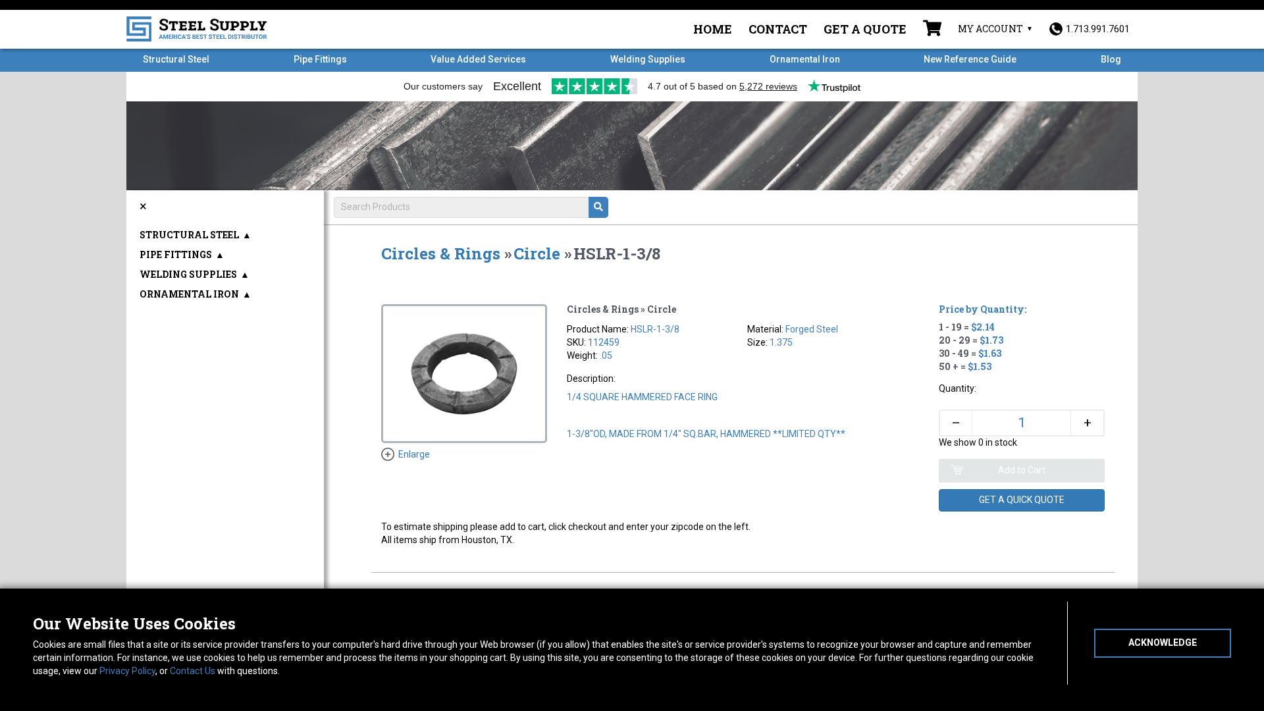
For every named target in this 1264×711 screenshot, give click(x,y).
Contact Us (192, 671)
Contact (778, 29)
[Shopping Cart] (932, 30)
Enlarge (414, 454)
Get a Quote (865, 29)
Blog (1111, 59)
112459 (603, 342)
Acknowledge (1162, 642)
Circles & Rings (440, 253)
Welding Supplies (647, 59)
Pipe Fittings (320, 59)
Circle (537, 253)
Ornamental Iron (805, 59)
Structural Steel (176, 59)
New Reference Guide (970, 59)
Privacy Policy (127, 671)
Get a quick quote (1022, 499)
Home (712, 29)
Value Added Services (478, 59)
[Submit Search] (598, 207)
